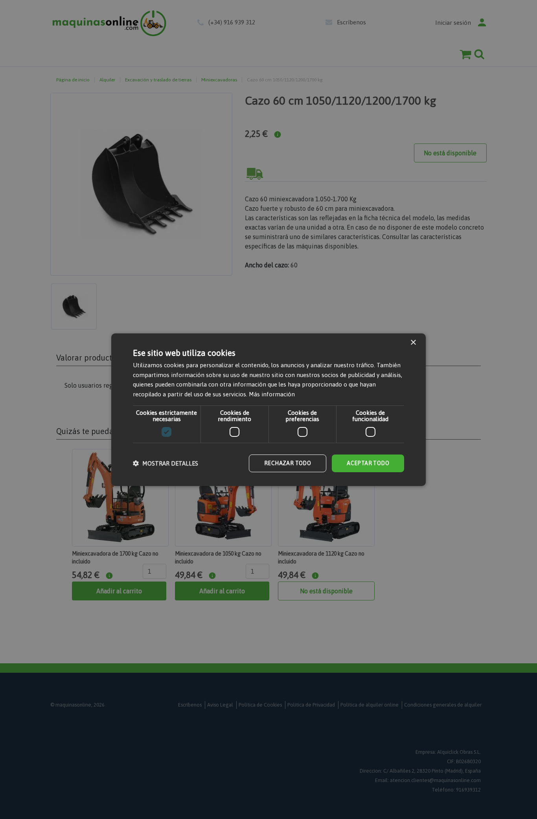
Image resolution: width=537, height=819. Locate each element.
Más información (272, 394)
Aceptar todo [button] (368, 463)
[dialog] (268, 409)
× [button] (413, 342)
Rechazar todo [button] (287, 463)
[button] (165, 463)
